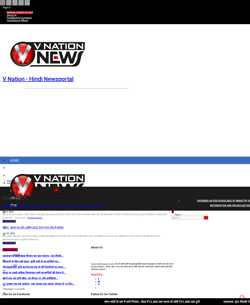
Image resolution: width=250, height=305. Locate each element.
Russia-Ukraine (35, 218)
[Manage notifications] (242, 297)
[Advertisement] (125, 127)
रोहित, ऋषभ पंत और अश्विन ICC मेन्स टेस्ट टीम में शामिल (33, 227)
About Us (12, 15)
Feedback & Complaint (19, 17)
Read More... (9, 221)
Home (14, 160)
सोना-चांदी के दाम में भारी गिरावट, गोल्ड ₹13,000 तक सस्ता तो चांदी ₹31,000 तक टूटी (140, 302)
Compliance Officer (17, 20)
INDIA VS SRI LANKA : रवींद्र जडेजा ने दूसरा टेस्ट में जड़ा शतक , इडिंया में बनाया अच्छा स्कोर (54, 206)
